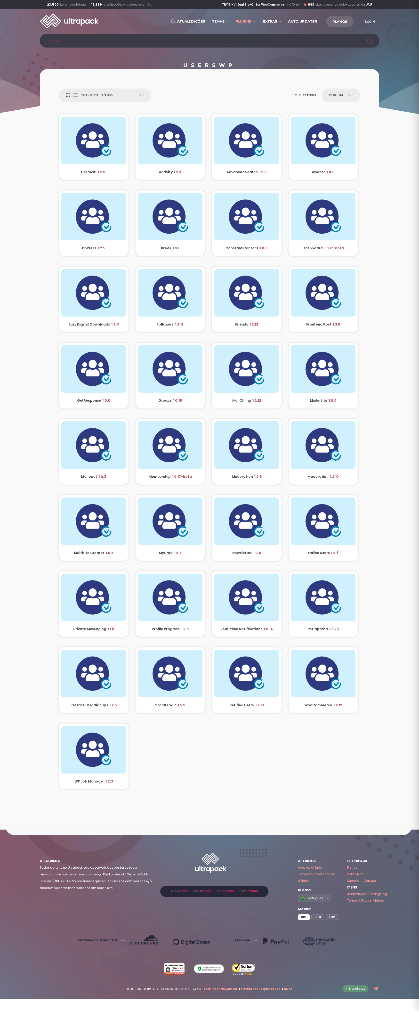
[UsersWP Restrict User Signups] (93, 680)
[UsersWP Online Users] (323, 527)
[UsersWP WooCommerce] (323, 680)
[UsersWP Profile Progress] (170, 604)
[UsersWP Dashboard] (323, 223)
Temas (352, 900)
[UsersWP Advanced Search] (246, 147)
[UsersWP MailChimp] (246, 375)
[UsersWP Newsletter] (246, 527)
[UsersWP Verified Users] (246, 680)
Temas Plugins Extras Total (214, 891)
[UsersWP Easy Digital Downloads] (93, 299)
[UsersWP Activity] (170, 147)
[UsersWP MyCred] (170, 527)
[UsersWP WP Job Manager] (93, 756)
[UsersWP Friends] (246, 299)
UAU (369, 4)
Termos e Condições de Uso (261, 989)
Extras (379, 900)
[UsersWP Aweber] (323, 147)
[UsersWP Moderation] (246, 451)
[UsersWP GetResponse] (93, 375)
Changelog (378, 894)
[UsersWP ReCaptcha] (323, 604)
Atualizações (357, 894)
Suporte (353, 881)
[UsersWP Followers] (170, 299)
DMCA (288, 989)
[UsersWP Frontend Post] (323, 299)
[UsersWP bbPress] (93, 223)
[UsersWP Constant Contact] (246, 223)
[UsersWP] (93, 147)
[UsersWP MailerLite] (323, 375)
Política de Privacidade (221, 989)
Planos (352, 867)
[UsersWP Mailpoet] (93, 451)
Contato (369, 881)
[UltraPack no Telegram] (376, 989)
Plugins (366, 900)
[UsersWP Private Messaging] (93, 604)
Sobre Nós (355, 874)
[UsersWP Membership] (170, 451)
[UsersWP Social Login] (170, 680)
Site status (357, 989)
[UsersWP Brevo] (170, 223)
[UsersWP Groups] (170, 375)
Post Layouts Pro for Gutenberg (260, 4)
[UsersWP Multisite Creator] (93, 527)
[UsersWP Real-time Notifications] (246, 604)
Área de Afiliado (310, 867)
